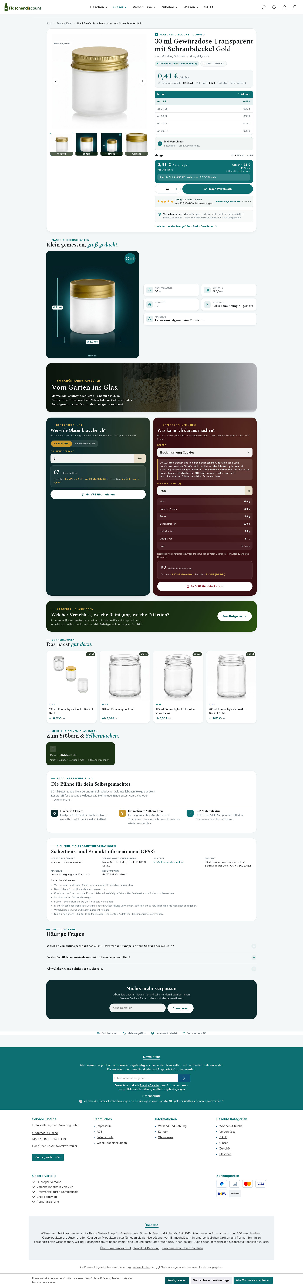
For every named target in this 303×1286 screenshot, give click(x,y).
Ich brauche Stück (85, 443)
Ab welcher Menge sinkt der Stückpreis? (75, 969)
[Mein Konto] (284, 7)
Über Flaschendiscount (115, 1248)
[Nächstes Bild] (142, 81)
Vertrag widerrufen (48, 1157)
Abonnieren (180, 1008)
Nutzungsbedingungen (171, 1089)
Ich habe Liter (61, 443)
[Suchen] (263, 7)
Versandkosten (141, 1267)
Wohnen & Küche (231, 1126)
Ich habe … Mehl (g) (169, 483)
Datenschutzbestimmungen (114, 1101)
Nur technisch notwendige (211, 1280)
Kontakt (163, 1131)
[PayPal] (221, 1184)
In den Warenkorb (220, 189)
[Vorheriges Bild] (55, 81)
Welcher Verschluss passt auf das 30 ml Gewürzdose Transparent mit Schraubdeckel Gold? (110, 946)
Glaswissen (165, 1137)
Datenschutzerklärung (140, 1089)
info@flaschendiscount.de (168, 862)
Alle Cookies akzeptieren (253, 1280)
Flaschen (225, 1154)
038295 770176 (45, 1133)
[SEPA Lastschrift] (221, 1193)
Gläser (223, 1143)
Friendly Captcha (149, 1085)
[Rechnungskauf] (234, 1184)
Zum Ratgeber (232, 616)
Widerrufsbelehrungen (112, 1143)
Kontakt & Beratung (146, 1248)
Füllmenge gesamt (62, 451)
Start (49, 23)
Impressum (104, 1126)
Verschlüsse (227, 1131)
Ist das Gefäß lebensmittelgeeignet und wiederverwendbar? (88, 957)
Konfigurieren (177, 1280)
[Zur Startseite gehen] (23, 7)
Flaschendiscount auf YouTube (182, 1248)
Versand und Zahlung (172, 1126)
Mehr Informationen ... (44, 1282)
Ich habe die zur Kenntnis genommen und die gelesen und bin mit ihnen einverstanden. (154, 1101)
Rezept (161, 445)
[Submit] (184, 1078)
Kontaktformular (66, 1146)
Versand (241, 82)
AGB (171, 1101)
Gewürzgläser (64, 23)
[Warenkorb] (295, 7)
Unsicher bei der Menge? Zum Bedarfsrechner (184, 226)
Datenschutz (105, 1137)
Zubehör (225, 1148)
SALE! (223, 1137)
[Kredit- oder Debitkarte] (254, 1184)
